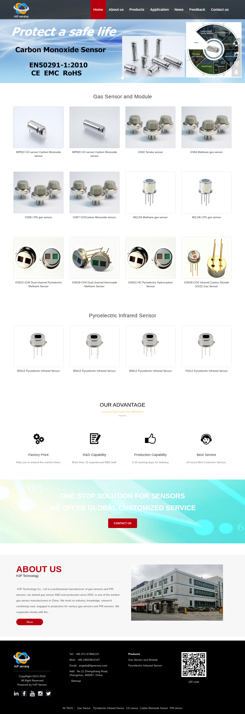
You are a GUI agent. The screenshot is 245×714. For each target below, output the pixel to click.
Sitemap (76, 680)
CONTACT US (122, 523)
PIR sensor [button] (176, 708)
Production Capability (150, 455)
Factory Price (38, 455)
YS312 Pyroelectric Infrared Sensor (206, 370)
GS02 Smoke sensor (150, 152)
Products (136, 10)
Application (159, 10)
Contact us (220, 10)
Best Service (206, 455)
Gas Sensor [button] (84, 708)
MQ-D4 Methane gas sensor (150, 217)
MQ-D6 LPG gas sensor (206, 217)
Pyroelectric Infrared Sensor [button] (108, 708)
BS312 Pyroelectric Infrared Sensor (38, 370)
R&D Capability (94, 455)
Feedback (197, 10)
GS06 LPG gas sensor (38, 217)
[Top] (236, 73)
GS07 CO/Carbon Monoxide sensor (94, 217)
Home (98, 10)
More (30, 622)
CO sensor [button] (132, 708)
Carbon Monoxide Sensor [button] (154, 708)
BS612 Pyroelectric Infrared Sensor (150, 370)
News (179, 10)
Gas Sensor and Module (143, 659)
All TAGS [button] (68, 708)
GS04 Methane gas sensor (206, 152)
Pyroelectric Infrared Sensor (145, 665)
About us (116, 10)
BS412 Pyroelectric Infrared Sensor (94, 370)
